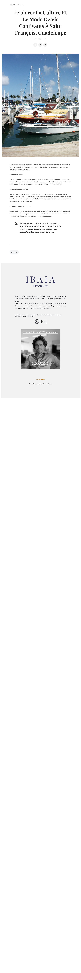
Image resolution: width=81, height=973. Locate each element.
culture (14, 252)
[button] (49, 4)
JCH (46, 39)
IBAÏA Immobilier (20, 296)
